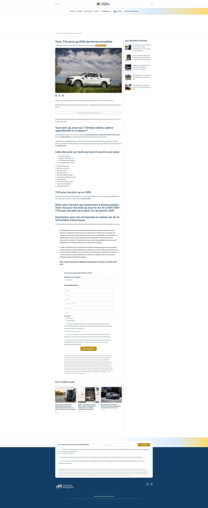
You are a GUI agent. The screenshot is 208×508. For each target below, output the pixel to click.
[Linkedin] (59, 4)
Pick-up (104, 45)
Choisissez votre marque (72, 277)
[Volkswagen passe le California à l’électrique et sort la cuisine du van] (128, 77)
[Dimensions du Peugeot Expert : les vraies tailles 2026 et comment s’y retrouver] (128, 67)
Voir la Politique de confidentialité (72, 331)
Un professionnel (71, 320)
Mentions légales (72, 498)
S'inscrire (144, 445)
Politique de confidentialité (100, 370)
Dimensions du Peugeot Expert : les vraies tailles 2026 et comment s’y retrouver (110, 406)
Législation (98, 45)
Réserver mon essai (88, 349)
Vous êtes (67, 316)
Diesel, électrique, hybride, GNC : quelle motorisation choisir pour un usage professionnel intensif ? (87, 407)
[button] (152, 4)
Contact (138, 498)
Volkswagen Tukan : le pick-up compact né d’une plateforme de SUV (142, 87)
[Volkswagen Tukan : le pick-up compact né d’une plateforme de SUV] (128, 87)
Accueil (57, 33)
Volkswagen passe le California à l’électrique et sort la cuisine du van (142, 77)
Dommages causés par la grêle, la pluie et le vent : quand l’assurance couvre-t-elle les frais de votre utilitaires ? (65, 408)
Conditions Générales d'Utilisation (103, 498)
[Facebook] (56, 4)
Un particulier (70, 318)
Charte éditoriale (130, 498)
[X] (59, 95)
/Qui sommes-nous (119, 498)
